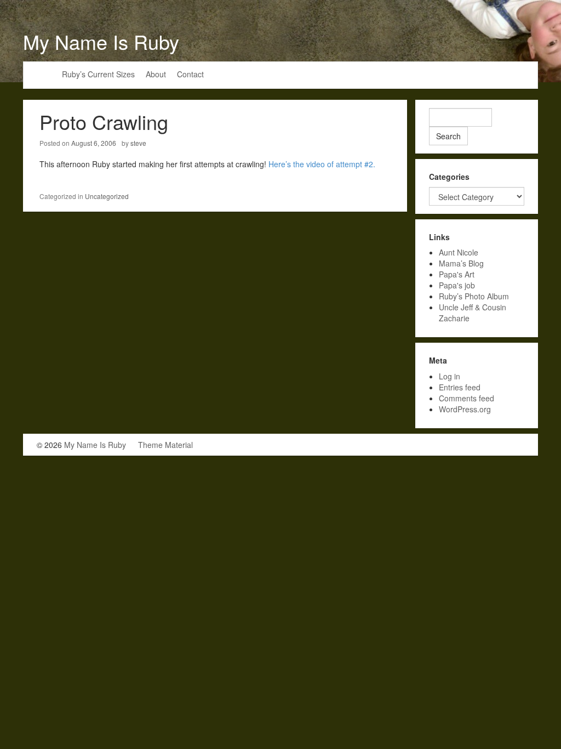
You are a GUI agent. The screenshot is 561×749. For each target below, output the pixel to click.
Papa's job (457, 285)
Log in (449, 376)
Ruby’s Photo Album (474, 296)
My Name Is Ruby (101, 41)
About (156, 74)
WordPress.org (465, 409)
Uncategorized (107, 196)
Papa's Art (456, 274)
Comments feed (466, 398)
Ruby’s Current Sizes (98, 74)
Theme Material (165, 444)
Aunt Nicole (458, 252)
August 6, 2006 (93, 142)
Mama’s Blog (461, 263)
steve (138, 142)
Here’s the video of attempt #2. (321, 163)
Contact (190, 74)
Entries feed (459, 387)
